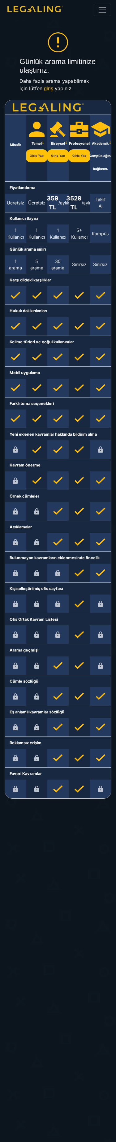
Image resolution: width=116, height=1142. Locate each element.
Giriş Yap (37, 155)
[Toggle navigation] (102, 10)
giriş (48, 88)
